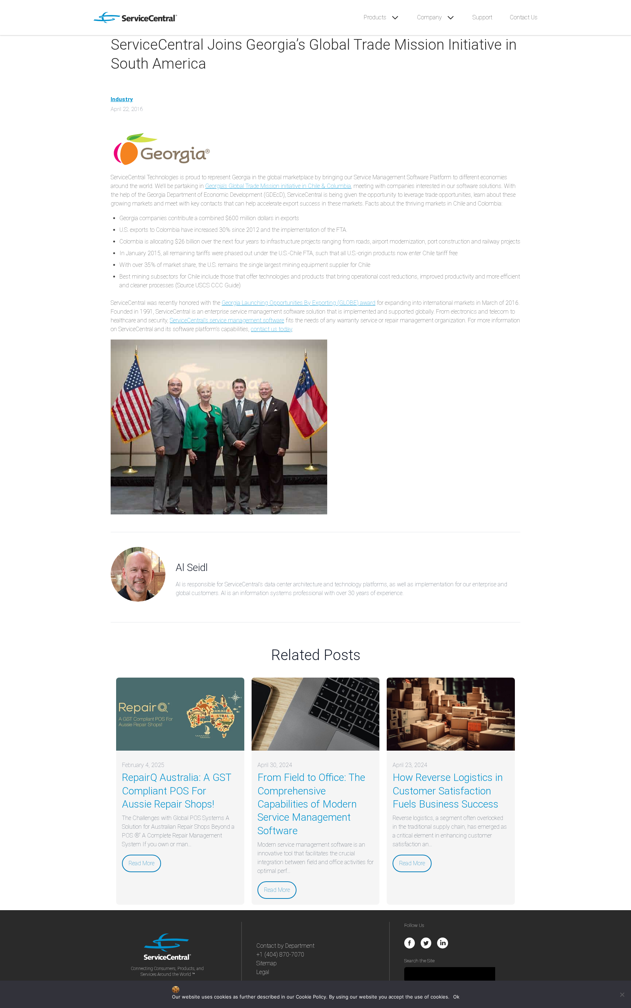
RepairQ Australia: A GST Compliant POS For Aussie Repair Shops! (176, 790)
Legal (262, 972)
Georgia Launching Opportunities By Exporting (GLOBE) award (298, 302)
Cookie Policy (311, 997)
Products (376, 17)
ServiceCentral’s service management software (227, 320)
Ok (456, 997)
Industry (122, 99)
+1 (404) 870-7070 (280, 954)
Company (430, 17)
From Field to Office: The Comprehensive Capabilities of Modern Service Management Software (311, 804)
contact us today (271, 329)
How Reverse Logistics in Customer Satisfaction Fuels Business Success (448, 790)
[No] (622, 994)
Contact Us (524, 17)
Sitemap (266, 963)
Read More (141, 863)
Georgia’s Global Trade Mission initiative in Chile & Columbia (278, 186)
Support (482, 17)
